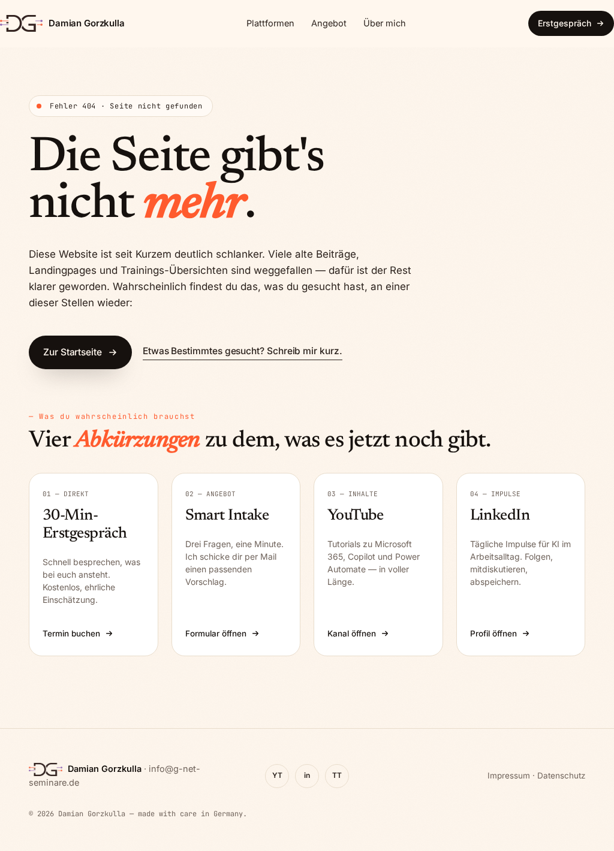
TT (337, 775)
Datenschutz (561, 775)
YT (277, 775)
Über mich (384, 23)
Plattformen (270, 23)
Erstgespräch (564, 23)
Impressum (508, 775)
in (307, 775)
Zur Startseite (72, 352)
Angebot (329, 23)
